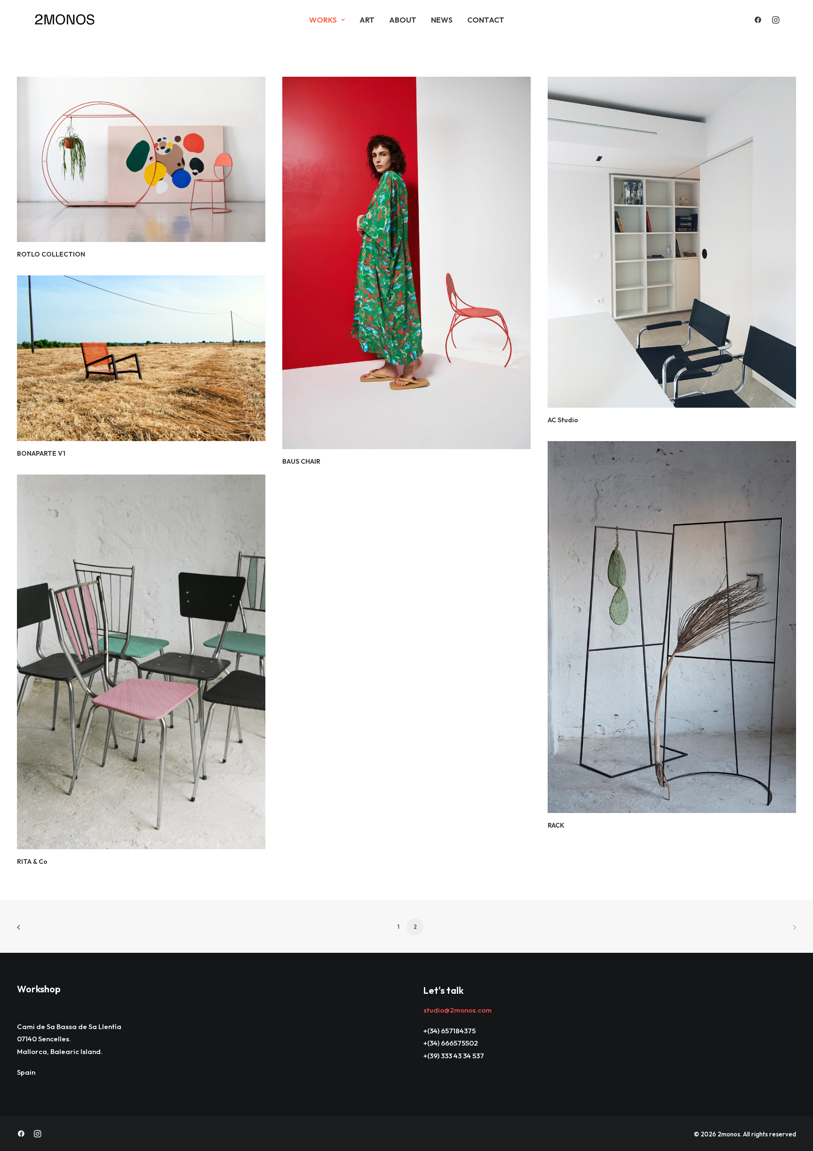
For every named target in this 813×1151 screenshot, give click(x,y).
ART (367, 19)
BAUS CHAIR (301, 461)
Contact (485, 19)
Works (323, 19)
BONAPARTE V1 (41, 453)
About (402, 19)
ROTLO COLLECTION (51, 254)
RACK (556, 825)
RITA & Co (32, 861)
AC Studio (563, 420)
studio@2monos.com (457, 1010)
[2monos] (65, 20)
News (442, 19)
